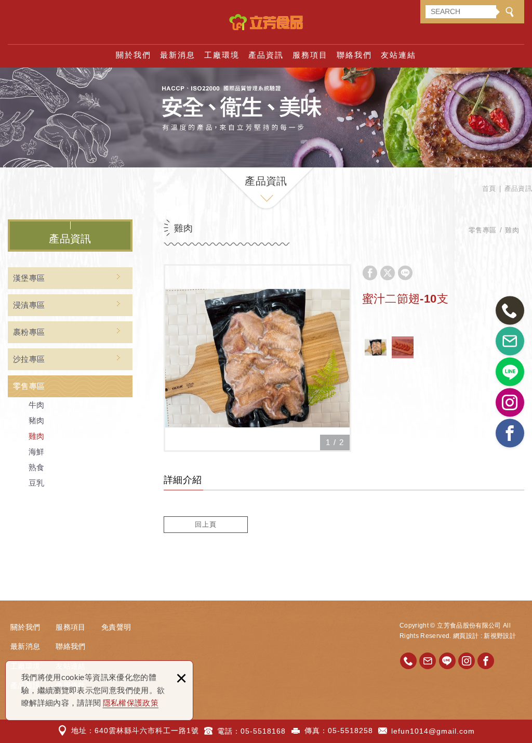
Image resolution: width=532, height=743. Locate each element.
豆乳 (37, 482)
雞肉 (37, 436)
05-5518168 (263, 731)
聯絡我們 (354, 54)
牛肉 (37, 404)
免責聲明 (116, 627)
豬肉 (37, 420)
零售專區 (29, 386)
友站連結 (398, 54)
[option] (257, 358)
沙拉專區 (29, 359)
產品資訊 (266, 54)
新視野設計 (500, 636)
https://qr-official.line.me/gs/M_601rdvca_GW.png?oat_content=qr (447, 661)
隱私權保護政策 (130, 702)
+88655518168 (408, 661)
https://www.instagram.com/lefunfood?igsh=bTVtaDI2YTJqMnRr (466, 661)
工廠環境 (222, 54)
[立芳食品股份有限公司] (266, 22)
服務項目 (310, 54)
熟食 (37, 467)
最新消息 (177, 54)
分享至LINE (405, 273)
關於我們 (133, 54)
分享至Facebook (370, 273)
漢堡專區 (29, 277)
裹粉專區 (29, 332)
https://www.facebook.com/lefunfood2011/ (485, 661)
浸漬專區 (29, 305)
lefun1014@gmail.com (433, 731)
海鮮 (37, 451)
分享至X (387, 273)
